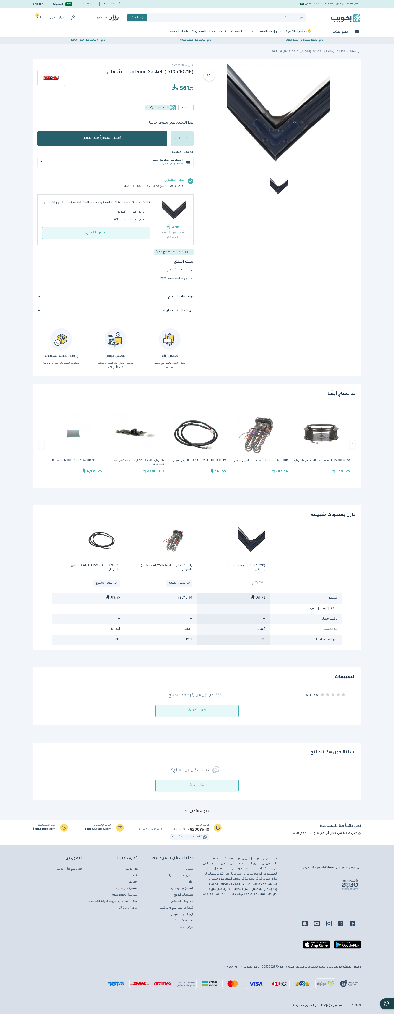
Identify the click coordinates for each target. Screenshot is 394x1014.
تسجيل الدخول (59, 17)
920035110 (199, 829)
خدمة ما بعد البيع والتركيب (177, 908)
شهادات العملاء (127, 875)
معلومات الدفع (184, 895)
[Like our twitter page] (343, 924)
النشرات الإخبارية (127, 888)
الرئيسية (355, 51)
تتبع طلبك (88, 4)
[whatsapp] (387, 1003)
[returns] (61, 339)
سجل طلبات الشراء (181, 875)
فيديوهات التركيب (182, 920)
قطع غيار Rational (283, 51)
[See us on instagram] (332, 924)
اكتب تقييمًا (197, 710)
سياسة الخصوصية (125, 895)
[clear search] (149, 17)
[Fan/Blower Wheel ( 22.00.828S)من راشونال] (321, 444)
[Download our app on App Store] (316, 946)
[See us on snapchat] (307, 924)
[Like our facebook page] (355, 924)
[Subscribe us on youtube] (320, 924)
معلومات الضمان (182, 901)
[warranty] (170, 339)
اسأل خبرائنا (197, 786)
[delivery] (115, 339)
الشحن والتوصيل (182, 888)
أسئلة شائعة (112, 4)
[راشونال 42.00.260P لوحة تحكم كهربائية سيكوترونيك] (135, 444)
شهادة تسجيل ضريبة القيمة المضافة (113, 901)
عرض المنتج (96, 233)
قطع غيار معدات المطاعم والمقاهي (322, 51)
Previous (41, 444)
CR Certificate (128, 908)
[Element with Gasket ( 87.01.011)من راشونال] (259, 444)
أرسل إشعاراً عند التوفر (102, 138)
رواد (191, 882)
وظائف (133, 882)
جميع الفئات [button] (341, 32)
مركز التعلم (186, 927)
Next (352, 444)
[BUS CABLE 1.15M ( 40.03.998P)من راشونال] (197, 444)
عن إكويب (131, 869)
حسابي (189, 869)
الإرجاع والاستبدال (182, 914)
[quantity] (182, 138)
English (38, 4)
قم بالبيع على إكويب (69, 869)
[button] (62, 4)
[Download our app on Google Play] (347, 946)
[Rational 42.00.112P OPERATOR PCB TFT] (73, 444)
